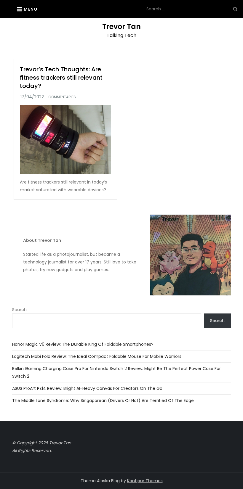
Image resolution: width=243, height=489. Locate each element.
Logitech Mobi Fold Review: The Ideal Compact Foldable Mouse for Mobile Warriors (96, 356)
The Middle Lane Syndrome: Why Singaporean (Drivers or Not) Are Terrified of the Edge (103, 400)
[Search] (235, 9)
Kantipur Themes (145, 481)
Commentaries (62, 97)
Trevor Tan (121, 26)
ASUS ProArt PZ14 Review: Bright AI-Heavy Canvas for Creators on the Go (87, 388)
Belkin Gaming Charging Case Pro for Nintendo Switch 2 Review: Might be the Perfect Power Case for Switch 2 (116, 372)
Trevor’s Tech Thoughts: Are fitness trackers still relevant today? (61, 77)
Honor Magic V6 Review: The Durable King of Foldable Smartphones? (83, 344)
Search (19, 310)
